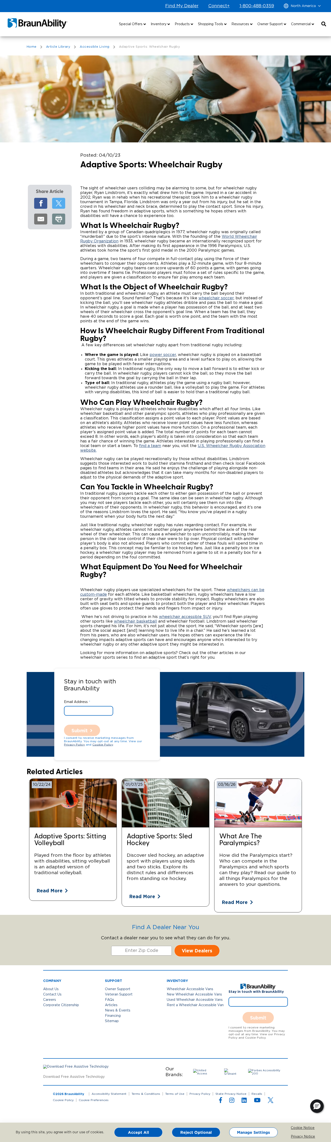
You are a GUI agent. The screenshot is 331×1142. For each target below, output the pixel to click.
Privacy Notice (294, 1136)
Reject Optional (196, 1132)
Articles (111, 1005)
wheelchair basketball (135, 621)
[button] (323, 24)
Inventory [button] (159, 24)
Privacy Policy (74, 744)
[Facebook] (40, 203)
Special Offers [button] (131, 24)
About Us (51, 989)
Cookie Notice (294, 1128)
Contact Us (52, 994)
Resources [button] (240, 24)
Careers (49, 1000)
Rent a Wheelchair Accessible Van (195, 1005)
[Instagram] (231, 1101)
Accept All (138, 1132)
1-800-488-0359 (256, 6)
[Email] (40, 219)
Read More (50, 890)
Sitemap (112, 1021)
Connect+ (219, 6)
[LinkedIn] (244, 1101)
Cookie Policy (102, 744)
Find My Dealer (181, 6)
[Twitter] (58, 203)
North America (303, 6)
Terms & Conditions (146, 1093)
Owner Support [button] (270, 24)
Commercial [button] (301, 24)
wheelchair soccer (216, 298)
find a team (150, 446)
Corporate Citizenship (61, 1005)
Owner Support (117, 989)
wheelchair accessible (181, 617)
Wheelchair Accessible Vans (190, 989)
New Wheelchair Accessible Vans (194, 994)
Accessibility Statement (109, 1093)
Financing (113, 1016)
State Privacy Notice (230, 1093)
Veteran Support (119, 994)
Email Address (76, 701)
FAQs (109, 1000)
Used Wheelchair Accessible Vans (195, 1000)
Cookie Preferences (94, 1100)
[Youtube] (257, 1101)
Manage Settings (253, 1132)
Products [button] (183, 24)
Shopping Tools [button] (211, 24)
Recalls (257, 1093)
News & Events (117, 1010)
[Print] (58, 219)
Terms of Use (174, 1093)
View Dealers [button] (197, 950)
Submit (79, 730)
